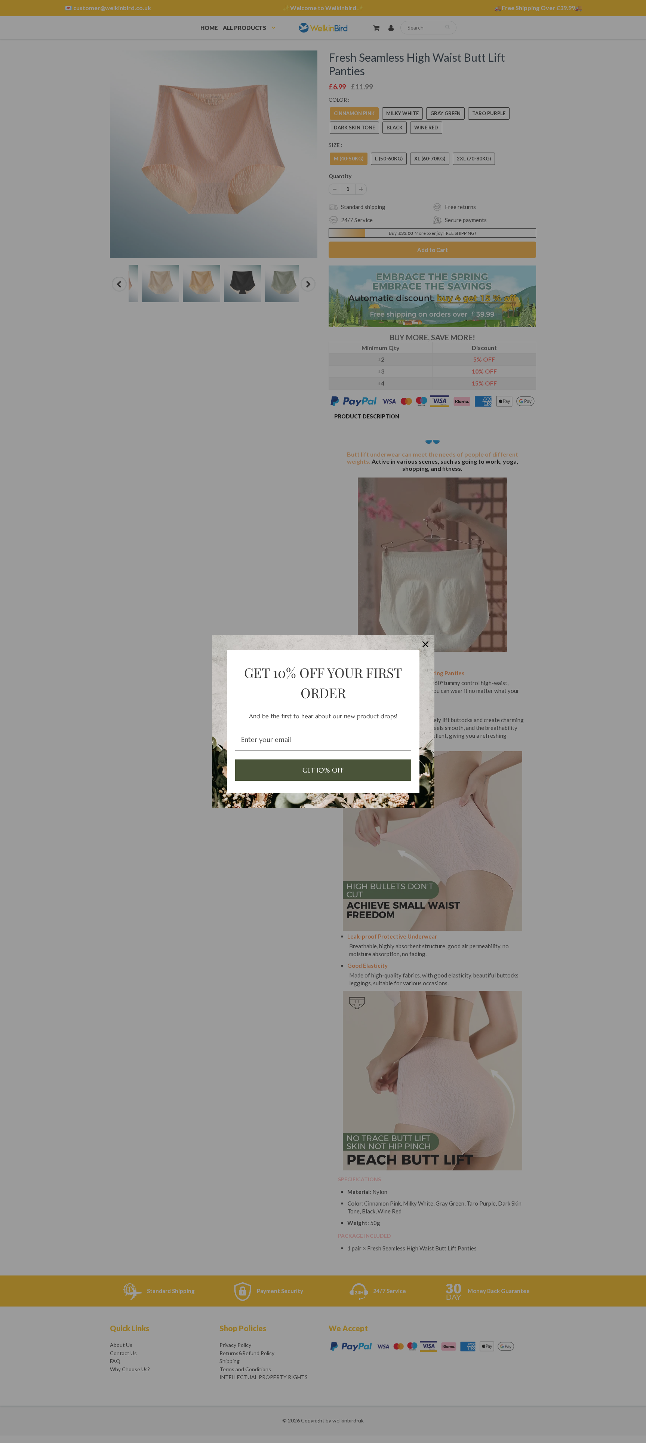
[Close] (425, 644)
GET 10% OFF (323, 770)
